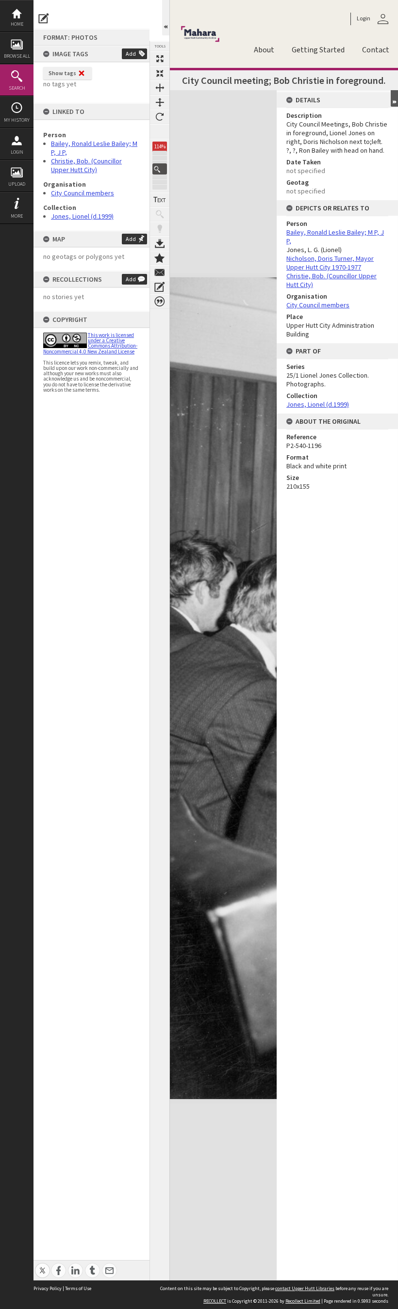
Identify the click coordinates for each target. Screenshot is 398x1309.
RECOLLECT (214, 1301)
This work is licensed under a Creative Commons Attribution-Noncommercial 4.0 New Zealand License (90, 343)
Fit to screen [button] (159, 73)
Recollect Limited (302, 1301)
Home (17, 24)
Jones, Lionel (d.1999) (82, 216)
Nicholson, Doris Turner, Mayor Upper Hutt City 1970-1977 (330, 262)
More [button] (17, 216)
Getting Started (318, 50)
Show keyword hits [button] (159, 214)
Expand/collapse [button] (394, 98)
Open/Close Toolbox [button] (165, 17)
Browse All (17, 56)
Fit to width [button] (159, 87)
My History (17, 120)
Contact (375, 50)
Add (131, 53)
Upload (16, 184)
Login (17, 152)
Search (17, 88)
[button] (159, 169)
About (264, 50)
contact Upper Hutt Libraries (304, 1288)
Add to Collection (159, 258)
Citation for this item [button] (159, 301)
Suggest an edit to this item (43, 18)
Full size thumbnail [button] (159, 58)
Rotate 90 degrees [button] (159, 117)
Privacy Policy (47, 1288)
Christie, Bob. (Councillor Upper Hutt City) (86, 165)
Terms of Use (78, 1288)
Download (159, 243)
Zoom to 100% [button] (159, 131)
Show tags (62, 73)
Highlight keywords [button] (159, 229)
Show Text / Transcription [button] (159, 199)
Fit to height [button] (159, 102)
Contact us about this (159, 272)
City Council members (82, 193)
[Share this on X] (42, 1265)
